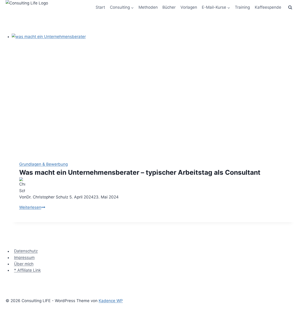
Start (100, 7)
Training (242, 7)
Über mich (24, 264)
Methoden (148, 7)
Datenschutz (26, 251)
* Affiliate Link (27, 270)
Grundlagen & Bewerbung (43, 164)
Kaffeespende (268, 7)
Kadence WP (111, 300)
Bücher (169, 7)
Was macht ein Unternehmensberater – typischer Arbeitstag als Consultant (139, 172)
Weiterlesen (32, 207)
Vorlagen (188, 7)
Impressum (24, 257)
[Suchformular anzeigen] (290, 7)
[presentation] (153, 94)
